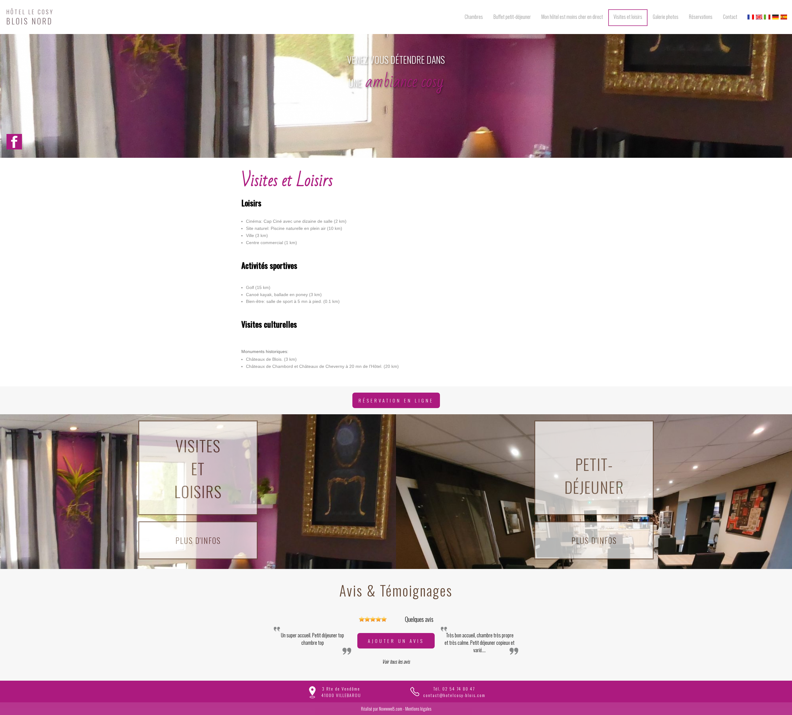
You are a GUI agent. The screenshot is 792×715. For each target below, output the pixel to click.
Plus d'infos (198, 540)
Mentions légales (418, 708)
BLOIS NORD (30, 16)
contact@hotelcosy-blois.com (454, 695)
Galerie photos (665, 16)
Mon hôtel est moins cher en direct (572, 16)
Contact (730, 16)
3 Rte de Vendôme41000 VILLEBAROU (341, 691)
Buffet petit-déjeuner (512, 16)
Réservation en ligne (396, 400)
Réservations (700, 16)
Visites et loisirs (627, 16)
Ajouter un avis (396, 640)
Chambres (474, 16)
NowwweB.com (390, 708)
